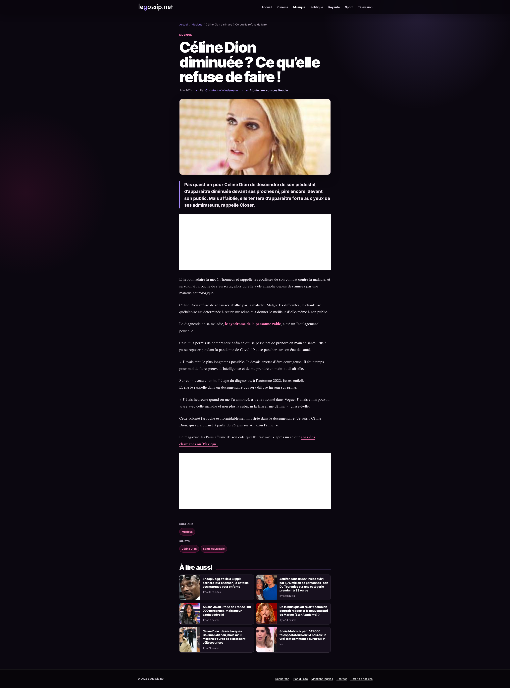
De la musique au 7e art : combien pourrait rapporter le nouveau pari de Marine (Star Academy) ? (304, 610)
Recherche (282, 678)
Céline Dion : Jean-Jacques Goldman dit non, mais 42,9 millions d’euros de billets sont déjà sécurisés (224, 636)
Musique (299, 7)
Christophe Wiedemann (221, 90)
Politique (317, 7)
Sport (349, 7)
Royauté (334, 7)
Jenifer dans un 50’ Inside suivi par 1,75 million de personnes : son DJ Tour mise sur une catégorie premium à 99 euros (304, 584)
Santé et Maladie (214, 548)
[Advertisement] (255, 242)
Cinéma (282, 7)
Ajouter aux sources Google (269, 90)
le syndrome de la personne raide (253, 323)
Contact (341, 678)
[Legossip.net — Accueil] (155, 7)
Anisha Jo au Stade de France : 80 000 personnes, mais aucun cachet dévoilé (227, 610)
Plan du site (300, 678)
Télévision (365, 7)
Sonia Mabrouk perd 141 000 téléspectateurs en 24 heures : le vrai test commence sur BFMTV (303, 635)
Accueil (267, 7)
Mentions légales (322, 678)
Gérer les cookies (361, 678)
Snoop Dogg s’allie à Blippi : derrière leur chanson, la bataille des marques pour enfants (226, 582)
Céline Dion (189, 548)
